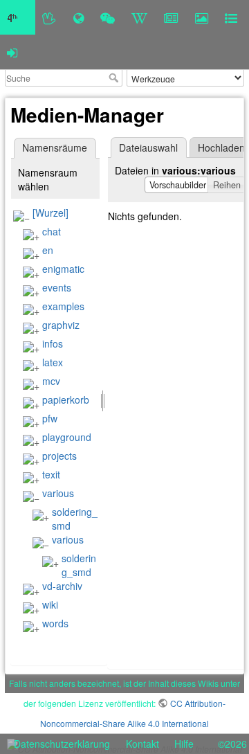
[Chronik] (78, 17)
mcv (51, 381)
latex (52, 362)
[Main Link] (17, 17)
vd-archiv (62, 586)
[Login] (12, 52)
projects (59, 456)
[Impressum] (231, 17)
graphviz (61, 325)
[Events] (107, 17)
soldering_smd (79, 565)
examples (63, 306)
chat (51, 231)
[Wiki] (139, 17)
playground (66, 437)
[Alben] (201, 17)
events (56, 287)
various (58, 493)
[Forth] (49, 17)
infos (52, 343)
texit (51, 474)
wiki (50, 604)
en (47, 250)
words (55, 623)
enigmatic (63, 269)
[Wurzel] (50, 212)
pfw (49, 418)
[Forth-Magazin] (171, 17)
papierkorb (65, 399)
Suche (115, 77)
